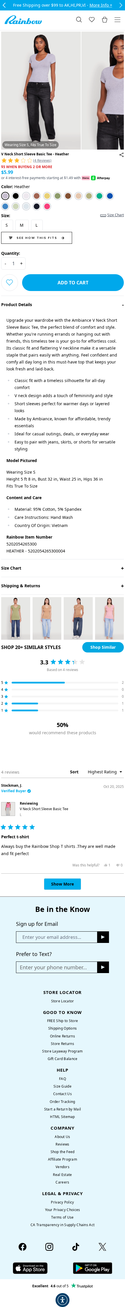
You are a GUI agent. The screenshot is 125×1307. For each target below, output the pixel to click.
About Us (62, 1136)
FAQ (62, 1078)
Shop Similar (103, 647)
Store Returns (62, 1043)
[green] (57, 196)
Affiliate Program (62, 1159)
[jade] (89, 196)
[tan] (78, 196)
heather (15, 186)
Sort (75, 772)
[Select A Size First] (9, 282)
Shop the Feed (63, 1151)
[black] (16, 196)
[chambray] (5, 206)
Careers (62, 1182)
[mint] (16, 206)
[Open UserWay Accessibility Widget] (62, 1300)
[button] (62, 160)
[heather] (5, 196)
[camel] (68, 196)
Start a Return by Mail (62, 1109)
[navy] (37, 206)
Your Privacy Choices (62, 1209)
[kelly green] (99, 196)
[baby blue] (26, 206)
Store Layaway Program (62, 1051)
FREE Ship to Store (62, 1020)
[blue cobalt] (110, 196)
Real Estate (62, 1174)
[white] (26, 196)
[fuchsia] (47, 206)
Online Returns (62, 1036)
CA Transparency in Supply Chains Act (62, 1224)
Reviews (62, 1144)
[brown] (37, 196)
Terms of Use (62, 1217)
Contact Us (62, 1093)
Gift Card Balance (63, 1058)
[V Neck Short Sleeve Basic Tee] (121, 154)
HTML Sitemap (62, 1116)
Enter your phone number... (53, 967)
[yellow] (47, 196)
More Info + (101, 5)
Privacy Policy (62, 1202)
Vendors (62, 1166)
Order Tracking (62, 1101)
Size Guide (62, 1086)
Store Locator (62, 1001)
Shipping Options (62, 1028)
